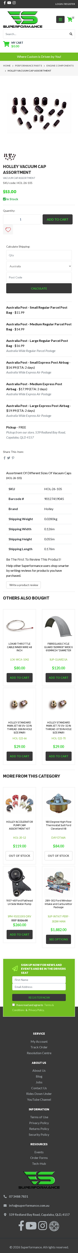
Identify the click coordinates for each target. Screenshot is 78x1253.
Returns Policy (39, 1129)
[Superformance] (22, 19)
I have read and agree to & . (33, 1007)
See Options (58, 939)
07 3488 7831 (18, 1196)
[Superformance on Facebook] (21, 1228)
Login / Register (65, 3)
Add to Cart (57, 219)
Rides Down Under (39, 1093)
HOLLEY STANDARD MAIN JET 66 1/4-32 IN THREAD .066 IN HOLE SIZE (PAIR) (19, 727)
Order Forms (39, 1158)
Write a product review (23, 585)
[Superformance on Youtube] (31, 1228)
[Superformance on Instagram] (42, 1228)
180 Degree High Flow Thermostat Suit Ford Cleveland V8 (58, 825)
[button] (8, 229)
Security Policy (39, 1134)
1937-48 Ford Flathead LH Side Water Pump (19, 902)
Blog (39, 1076)
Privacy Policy (36, 1010)
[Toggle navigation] (60, 19)
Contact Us (39, 1088)
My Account (39, 1041)
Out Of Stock (19, 855)
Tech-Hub (39, 1163)
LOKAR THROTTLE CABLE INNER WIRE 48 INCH (19, 647)
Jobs (39, 1082)
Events (39, 1152)
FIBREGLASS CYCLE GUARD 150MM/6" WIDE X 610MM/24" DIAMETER (58, 647)
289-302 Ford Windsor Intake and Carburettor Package (58, 904)
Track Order (39, 1047)
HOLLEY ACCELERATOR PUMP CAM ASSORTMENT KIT (19, 825)
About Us (39, 1070)
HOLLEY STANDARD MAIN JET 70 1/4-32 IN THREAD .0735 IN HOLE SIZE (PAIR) (58, 727)
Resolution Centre (39, 1053)
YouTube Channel (39, 1099)
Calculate (39, 288)
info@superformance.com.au (29, 1205)
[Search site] (71, 34)
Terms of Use (39, 1117)
